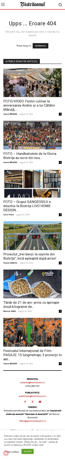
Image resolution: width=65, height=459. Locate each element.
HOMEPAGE (40, 45)
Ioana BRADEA (10, 114)
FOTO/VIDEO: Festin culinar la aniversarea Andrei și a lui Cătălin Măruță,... (29, 105)
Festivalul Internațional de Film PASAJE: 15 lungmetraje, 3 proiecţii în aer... (32, 355)
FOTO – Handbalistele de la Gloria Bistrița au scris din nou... (29, 156)
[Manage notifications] (6, 453)
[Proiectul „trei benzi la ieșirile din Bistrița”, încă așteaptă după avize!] (32, 235)
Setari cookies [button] (12, 451)
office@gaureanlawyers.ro (32, 421)
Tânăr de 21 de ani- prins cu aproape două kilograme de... (31, 305)
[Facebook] (25, 402)
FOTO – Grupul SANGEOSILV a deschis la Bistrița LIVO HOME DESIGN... (27, 206)
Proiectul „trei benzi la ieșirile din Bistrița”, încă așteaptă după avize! (29, 256)
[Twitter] (33, 402)
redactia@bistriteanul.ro (32, 382)
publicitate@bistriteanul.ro (32, 396)
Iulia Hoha (8, 214)
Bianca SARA (9, 311)
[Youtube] (40, 402)
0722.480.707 (33, 386)
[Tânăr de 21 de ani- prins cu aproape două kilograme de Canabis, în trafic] (32, 284)
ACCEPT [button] (28, 451)
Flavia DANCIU (10, 263)
